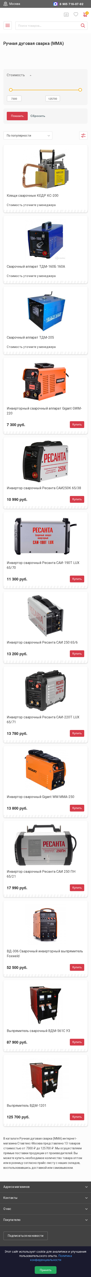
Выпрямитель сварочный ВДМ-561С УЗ (38, 1031)
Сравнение (66, 15)
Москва (14, 4)
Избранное (76, 14)
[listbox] (27, 135)
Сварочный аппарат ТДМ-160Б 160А (36, 267)
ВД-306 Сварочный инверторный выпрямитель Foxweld (45, 953)
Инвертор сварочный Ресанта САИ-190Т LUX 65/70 (43, 565)
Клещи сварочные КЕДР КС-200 (32, 196)
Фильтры (83, 135)
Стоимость (16, 75)
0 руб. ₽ (87, 13)
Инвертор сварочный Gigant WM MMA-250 (40, 797)
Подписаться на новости (25, 1235)
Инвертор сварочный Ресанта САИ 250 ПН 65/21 (41, 874)
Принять (45, 1270)
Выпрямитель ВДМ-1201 (26, 1106)
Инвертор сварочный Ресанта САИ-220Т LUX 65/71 (43, 719)
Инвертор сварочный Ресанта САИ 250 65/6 (42, 642)
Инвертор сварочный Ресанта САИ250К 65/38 (44, 488)
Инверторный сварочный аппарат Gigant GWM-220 (44, 410)
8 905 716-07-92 (71, 4)
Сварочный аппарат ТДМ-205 (30, 337)
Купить (77, 424)
